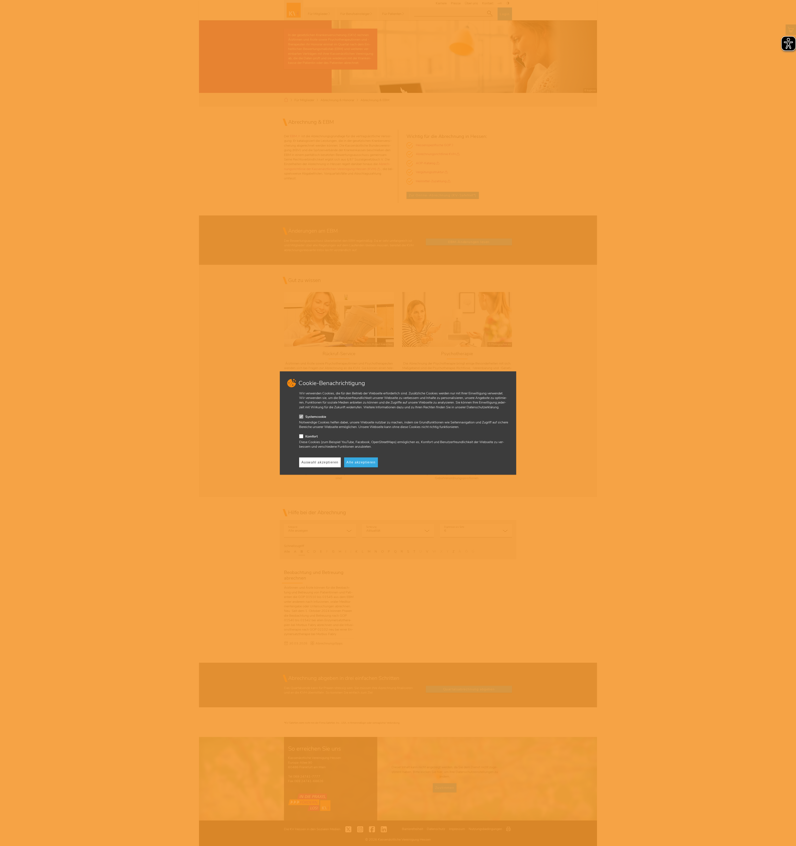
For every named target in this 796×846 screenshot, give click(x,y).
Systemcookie (315, 416)
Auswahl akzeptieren (320, 462)
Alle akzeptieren (361, 462)
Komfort (311, 436)
